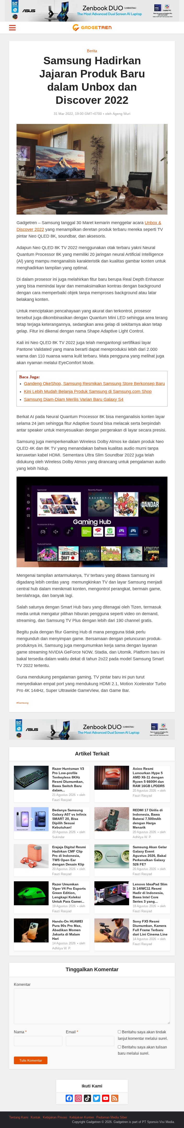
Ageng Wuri (121, 114)
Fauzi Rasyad (61, 800)
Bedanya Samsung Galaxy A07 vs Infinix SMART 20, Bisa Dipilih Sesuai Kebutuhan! (69, 818)
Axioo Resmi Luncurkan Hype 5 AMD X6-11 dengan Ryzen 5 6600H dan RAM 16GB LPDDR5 (149, 777)
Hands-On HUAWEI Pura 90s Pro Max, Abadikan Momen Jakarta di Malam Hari (67, 930)
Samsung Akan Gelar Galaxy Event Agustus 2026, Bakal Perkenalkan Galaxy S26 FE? (150, 855)
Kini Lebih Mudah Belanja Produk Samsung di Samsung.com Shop (88, 391)
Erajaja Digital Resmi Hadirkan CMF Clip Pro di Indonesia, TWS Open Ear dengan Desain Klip (69, 855)
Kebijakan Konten (81, 1117)
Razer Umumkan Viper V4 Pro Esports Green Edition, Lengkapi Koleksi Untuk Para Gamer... (69, 892)
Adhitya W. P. (142, 837)
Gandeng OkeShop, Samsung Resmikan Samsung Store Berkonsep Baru (94, 383)
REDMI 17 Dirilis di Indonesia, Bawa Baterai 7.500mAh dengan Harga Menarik (148, 818)
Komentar (22, 984)
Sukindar (58, 837)
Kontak (35, 1117)
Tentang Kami (18, 1117)
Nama (20, 1032)
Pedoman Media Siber (111, 1117)
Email (72, 1032)
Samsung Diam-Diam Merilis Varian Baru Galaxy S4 (73, 399)
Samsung (23, 702)
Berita (92, 51)
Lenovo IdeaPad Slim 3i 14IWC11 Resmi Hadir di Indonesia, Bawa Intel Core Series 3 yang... (150, 892)
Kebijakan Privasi (55, 1117)
